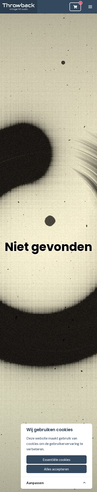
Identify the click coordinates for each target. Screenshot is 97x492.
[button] (90, 7)
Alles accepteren (56, 469)
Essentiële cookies (56, 460)
